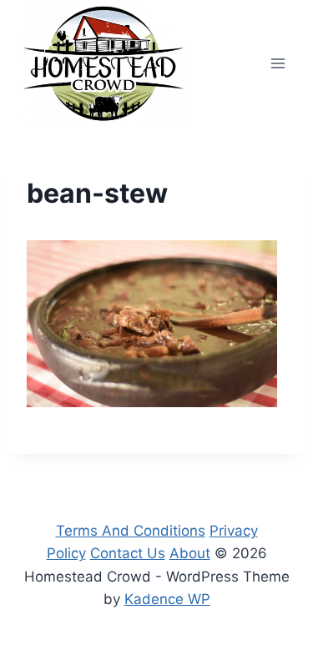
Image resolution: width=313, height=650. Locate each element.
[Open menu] (277, 63)
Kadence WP (167, 599)
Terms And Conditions (130, 530)
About (189, 553)
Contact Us (127, 553)
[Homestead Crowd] (103, 63)
